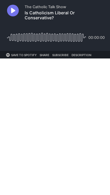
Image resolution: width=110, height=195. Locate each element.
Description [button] (81, 55)
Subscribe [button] (60, 55)
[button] (13, 10)
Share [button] (44, 55)
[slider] (46, 35)
